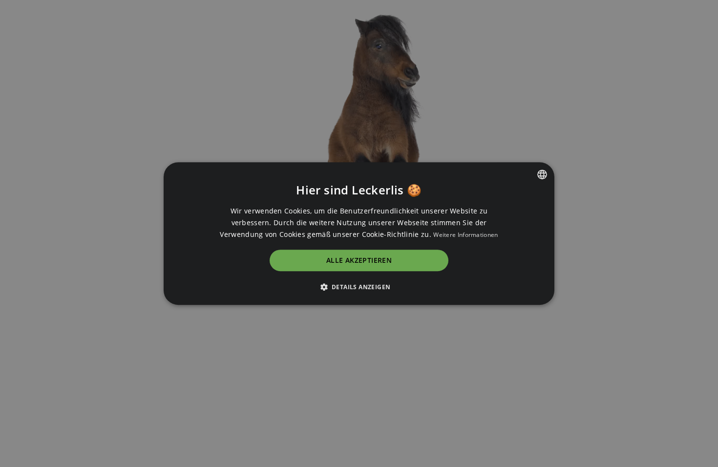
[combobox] (542, 174)
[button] (359, 287)
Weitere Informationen (465, 235)
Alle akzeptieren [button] (359, 260)
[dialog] (359, 233)
